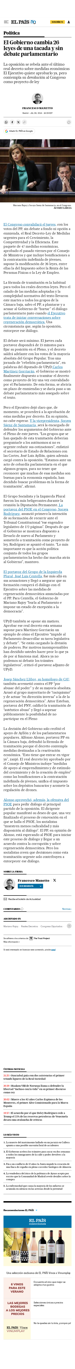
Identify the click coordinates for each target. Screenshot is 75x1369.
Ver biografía (26, 886)
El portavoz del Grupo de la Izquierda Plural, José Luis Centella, (32, 574)
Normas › (67, 909)
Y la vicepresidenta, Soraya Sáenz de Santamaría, (37, 423)
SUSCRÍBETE (57, 22)
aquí (53, 949)
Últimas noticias (14, 1069)
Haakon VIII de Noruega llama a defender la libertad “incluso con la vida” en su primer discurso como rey (34, 1089)
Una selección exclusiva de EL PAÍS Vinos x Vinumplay (38, 1273)
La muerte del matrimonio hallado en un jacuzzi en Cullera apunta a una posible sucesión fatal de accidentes (38, 1144)
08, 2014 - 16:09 (41, 113)
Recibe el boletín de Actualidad (24, 899)
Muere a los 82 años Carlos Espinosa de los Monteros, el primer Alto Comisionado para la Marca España (35, 1103)
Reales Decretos (29, 926)
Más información (10, 942)
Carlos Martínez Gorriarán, (33, 369)
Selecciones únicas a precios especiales (48, 1304)
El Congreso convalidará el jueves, (29, 224)
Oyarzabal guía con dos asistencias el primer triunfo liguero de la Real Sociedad (34, 1077)
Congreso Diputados (51, 926)
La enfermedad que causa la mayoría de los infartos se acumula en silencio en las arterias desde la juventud (35, 1187)
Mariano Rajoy (10, 926)
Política (11, 33)
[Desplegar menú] (6, 22)
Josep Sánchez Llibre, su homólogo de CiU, (36, 679)
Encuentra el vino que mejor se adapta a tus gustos (49, 1283)
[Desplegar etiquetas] (69, 926)
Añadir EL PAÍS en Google (21, 131)
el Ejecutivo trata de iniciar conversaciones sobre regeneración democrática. (34, 317)
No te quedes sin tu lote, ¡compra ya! (52, 1323)
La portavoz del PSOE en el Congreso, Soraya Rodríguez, (35, 509)
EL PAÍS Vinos (37, 1222)
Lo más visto (11, 1134)
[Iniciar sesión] (69, 22)
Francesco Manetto (37, 108)
